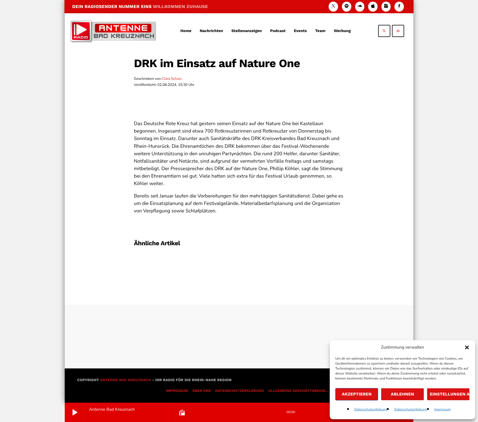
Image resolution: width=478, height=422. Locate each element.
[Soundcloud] (360, 6)
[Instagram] (386, 6)
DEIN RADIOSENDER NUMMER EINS (140, 6)
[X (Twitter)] (333, 6)
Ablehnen (402, 394)
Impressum (442, 409)
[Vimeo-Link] (113, 30)
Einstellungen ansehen (450, 394)
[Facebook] (399, 6)
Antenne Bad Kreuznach (125, 380)
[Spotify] (346, 6)
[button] (467, 347)
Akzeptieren (357, 394)
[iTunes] (373, 6)
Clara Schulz (172, 78)
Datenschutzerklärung (370, 409)
